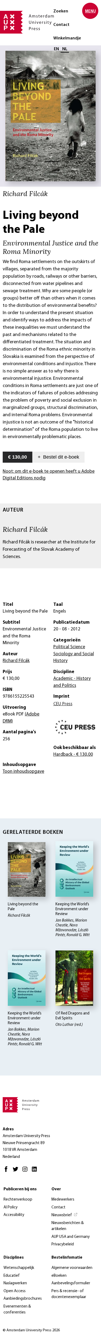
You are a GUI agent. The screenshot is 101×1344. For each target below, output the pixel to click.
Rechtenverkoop (18, 1200)
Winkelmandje (67, 38)
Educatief (12, 1276)
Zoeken (60, 11)
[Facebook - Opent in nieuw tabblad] (7, 1172)
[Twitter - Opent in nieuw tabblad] (17, 1172)
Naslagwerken (15, 1283)
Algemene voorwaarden (71, 1268)
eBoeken (59, 1276)
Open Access (15, 1291)
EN (56, 49)
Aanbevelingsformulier (70, 1283)
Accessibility (14, 1215)
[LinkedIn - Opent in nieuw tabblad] (35, 1172)
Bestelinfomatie (66, 1258)
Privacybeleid (62, 1244)
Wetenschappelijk (19, 1268)
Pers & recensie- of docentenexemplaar (68, 1294)
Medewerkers (62, 1200)
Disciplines (14, 1258)
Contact (61, 25)
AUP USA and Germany (70, 1237)
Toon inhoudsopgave (23, 771)
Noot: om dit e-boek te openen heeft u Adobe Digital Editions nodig (49, 475)
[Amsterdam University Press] (27, 22)
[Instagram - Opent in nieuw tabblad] (26, 1172)
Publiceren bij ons (20, 1189)
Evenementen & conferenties (17, 1310)
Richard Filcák (25, 529)
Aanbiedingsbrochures (23, 1299)
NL (64, 49)
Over (56, 1189)
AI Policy (11, 1207)
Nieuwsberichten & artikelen (67, 1226)
